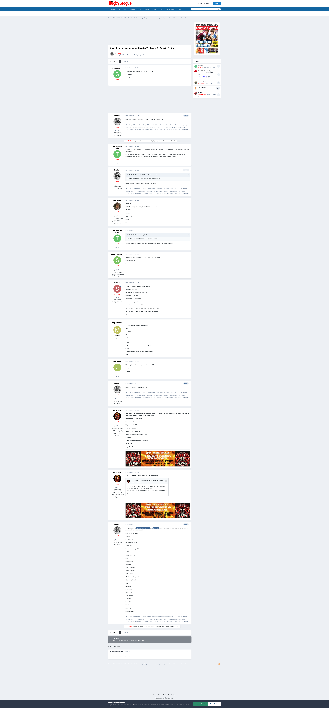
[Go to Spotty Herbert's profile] (117, 260)
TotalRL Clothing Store (135, 9)
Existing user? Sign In (204, 3)
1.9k (118, 297)
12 (118, 339)
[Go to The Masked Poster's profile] (117, 154)
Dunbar (117, 115)
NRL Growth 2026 (203, 87)
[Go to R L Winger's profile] (117, 416)
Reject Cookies (214, 704)
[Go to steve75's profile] (117, 289)
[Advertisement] (139, 33)
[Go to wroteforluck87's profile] (195, 93)
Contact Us (166, 695)
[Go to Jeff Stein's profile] (117, 367)
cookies (119, 704)
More (179, 9)
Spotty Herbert (117, 254)
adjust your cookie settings (160, 704)
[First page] (110, 61)
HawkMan (117, 200)
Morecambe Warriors (117, 323)
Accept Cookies (201, 704)
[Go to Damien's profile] (195, 88)
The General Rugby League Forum (136, 55)
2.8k (118, 163)
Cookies (173, 695)
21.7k (117, 130)
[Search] (219, 9)
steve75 (117, 283)
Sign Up (217, 3)
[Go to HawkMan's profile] (117, 206)
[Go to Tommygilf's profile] (195, 82)
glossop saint (117, 68)
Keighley (200, 65)
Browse (155, 9)
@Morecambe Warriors (143, 528)
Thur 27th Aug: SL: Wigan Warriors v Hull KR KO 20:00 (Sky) (206, 72)
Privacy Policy (157, 695)
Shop (124, 9)
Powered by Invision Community (164, 698)
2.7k (118, 425)
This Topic (212, 9)
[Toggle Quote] (128, 174)
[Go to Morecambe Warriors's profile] (117, 330)
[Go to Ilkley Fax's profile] (195, 66)
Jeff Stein (117, 361)
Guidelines (146, 9)
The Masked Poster (117, 147)
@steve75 (156, 528)
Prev (114, 61)
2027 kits (200, 93)
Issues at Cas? (202, 82)
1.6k (118, 376)
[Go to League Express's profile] (195, 71)
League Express (171, 9)
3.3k (118, 215)
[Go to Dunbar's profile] (112, 54)
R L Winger (117, 410)
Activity (161, 9)
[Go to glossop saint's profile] (117, 74)
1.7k (118, 83)
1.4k (118, 269)
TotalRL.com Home (115, 9)
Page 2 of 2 (127, 61)
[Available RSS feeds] (219, 664)
